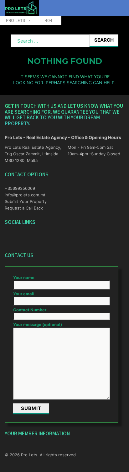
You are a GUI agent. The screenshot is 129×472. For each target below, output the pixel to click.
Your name (23, 277)
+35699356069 (20, 188)
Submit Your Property (26, 201)
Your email (23, 293)
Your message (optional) (37, 324)
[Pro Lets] (22, 8)
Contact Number (29, 309)
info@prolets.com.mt (25, 194)
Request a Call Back (24, 207)
